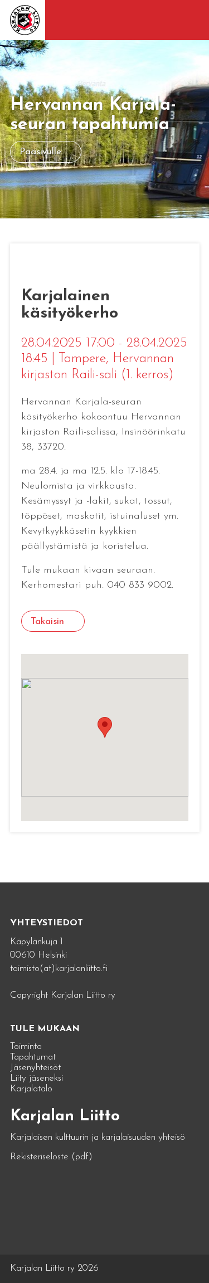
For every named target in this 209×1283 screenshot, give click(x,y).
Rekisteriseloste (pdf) (51, 1157)
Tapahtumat (33, 1057)
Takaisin (47, 621)
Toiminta (26, 1046)
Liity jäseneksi (36, 1078)
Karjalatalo (31, 1089)
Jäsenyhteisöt (35, 1067)
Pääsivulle (40, 152)
